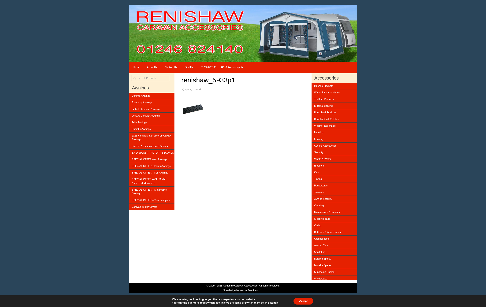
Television (319, 192)
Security (318, 152)
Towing (318, 179)
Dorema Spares (322, 258)
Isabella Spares (322, 265)
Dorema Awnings (141, 95)
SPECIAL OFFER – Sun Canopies (151, 200)
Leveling (318, 132)
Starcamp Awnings (142, 102)
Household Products (325, 112)
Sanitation (319, 252)
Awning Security (323, 198)
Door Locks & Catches (326, 119)
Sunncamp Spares (324, 272)
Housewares (321, 185)
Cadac (317, 225)
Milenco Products (323, 85)
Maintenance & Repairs (327, 212)
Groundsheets (322, 238)
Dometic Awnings (141, 129)
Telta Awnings (139, 122)
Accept (303, 301)
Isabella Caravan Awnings (146, 109)
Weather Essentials (325, 125)
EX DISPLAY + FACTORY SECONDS (153, 152)
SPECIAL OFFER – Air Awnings (149, 159)
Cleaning (319, 205)
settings (273, 303)
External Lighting (323, 105)
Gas (316, 172)
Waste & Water (322, 159)
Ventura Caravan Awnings (146, 115)
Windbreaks (320, 278)
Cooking (318, 139)
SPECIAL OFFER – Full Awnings (150, 172)
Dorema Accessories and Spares (150, 146)
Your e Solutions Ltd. (251, 290)
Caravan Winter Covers (144, 206)
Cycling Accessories (325, 145)
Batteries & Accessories (327, 232)
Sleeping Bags (322, 218)
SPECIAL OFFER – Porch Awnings (151, 166)
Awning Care (321, 245)
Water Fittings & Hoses (327, 92)
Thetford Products (324, 99)
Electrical (319, 165)
